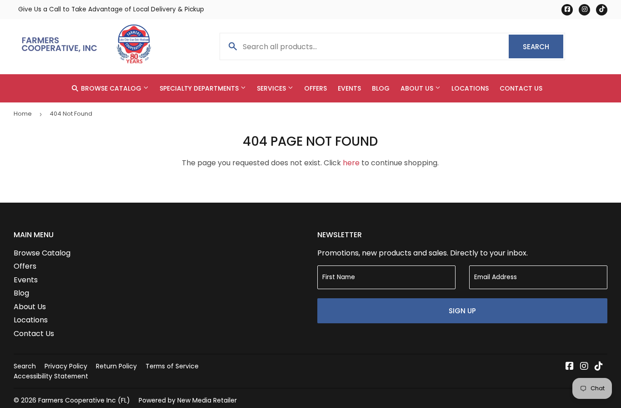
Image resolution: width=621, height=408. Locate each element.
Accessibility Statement (51, 376)
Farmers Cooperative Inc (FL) (84, 400)
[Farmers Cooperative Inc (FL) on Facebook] (570, 367)
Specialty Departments (200, 88)
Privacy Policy (66, 366)
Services (272, 88)
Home (23, 113)
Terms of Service (172, 366)
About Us (418, 88)
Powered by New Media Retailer (188, 400)
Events (349, 88)
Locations (470, 88)
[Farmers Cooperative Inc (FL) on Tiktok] (599, 367)
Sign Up (462, 311)
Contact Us (521, 88)
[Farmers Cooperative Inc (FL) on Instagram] (584, 367)
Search (543, 46)
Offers (315, 88)
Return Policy (116, 366)
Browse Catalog (111, 88)
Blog (381, 88)
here (351, 163)
